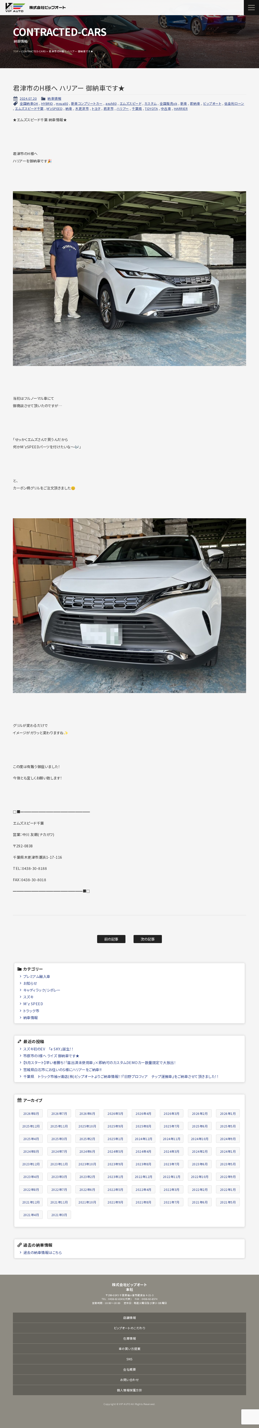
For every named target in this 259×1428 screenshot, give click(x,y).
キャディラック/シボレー (41, 990)
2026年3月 (172, 1113)
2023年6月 (200, 1164)
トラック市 (31, 1010)
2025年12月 (31, 1126)
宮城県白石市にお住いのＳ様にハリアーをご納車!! (62, 1069)
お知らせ (30, 983)
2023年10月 (87, 1164)
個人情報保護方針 (129, 1390)
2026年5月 (115, 1113)
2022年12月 (144, 1176)
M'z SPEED (33, 1003)
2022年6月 (87, 1189)
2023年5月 (228, 1164)
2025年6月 (200, 1126)
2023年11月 (59, 1164)
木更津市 (82, 108)
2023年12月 (31, 1164)
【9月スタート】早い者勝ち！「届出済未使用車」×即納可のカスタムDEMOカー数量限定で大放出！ (99, 1062)
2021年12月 (31, 1202)
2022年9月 (228, 1176)
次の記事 (148, 939)
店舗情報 (129, 1317)
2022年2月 (200, 1189)
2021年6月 (200, 1202)
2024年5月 (115, 1151)
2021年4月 (31, 1215)
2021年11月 (59, 1202)
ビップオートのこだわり (129, 1328)
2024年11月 (172, 1139)
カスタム (150, 103)
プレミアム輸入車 (36, 976)
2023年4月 (31, 1176)
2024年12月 (144, 1139)
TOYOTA (151, 108)
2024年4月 (144, 1151)
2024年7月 (59, 1151)
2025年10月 (87, 1126)
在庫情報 (129, 1338)
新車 (183, 103)
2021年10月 (87, 1202)
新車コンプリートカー (87, 103)
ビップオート (212, 103)
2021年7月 (172, 1202)
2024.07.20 (28, 98)
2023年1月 (115, 1176)
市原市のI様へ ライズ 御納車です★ (51, 1055)
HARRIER (181, 108)
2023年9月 (115, 1164)
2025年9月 (115, 1126)
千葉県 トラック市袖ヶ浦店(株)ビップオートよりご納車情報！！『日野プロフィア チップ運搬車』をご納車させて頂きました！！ (121, 1076)
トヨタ (96, 108)
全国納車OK (29, 103)
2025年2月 (87, 1139)
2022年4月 (144, 1189)
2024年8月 (31, 1151)
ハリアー (123, 108)
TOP (15, 51)
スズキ (28, 996)
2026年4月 (144, 1113)
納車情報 (54, 98)
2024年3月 (172, 1151)
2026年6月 (87, 1113)
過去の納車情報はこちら (42, 1252)
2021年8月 (144, 1202)
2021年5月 (228, 1202)
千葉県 (137, 108)
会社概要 (129, 1369)
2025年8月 (144, 1126)
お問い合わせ (129, 1379)
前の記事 (111, 939)
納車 (69, 108)
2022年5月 (115, 1189)
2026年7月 (59, 1113)
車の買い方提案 (130, 1348)
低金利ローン (234, 103)
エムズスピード (131, 103)
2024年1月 (228, 1151)
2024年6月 (87, 1151)
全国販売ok (168, 103)
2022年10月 (200, 1176)
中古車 (166, 108)
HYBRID (47, 103)
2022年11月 (172, 1176)
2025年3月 (59, 1139)
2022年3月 (172, 1189)
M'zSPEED (54, 108)
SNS (129, 1359)
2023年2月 (87, 1176)
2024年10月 (200, 1139)
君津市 (108, 108)
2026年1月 (228, 1113)
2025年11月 (59, 1126)
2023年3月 (59, 1176)
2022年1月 (228, 1189)
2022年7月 (59, 1189)
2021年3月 (59, 1215)
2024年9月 (228, 1139)
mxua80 (62, 103)
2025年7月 (172, 1126)
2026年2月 (200, 1113)
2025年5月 (228, 1126)
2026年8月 (31, 1113)
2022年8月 (31, 1189)
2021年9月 (115, 1202)
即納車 (195, 103)
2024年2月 (200, 1151)
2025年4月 (31, 1139)
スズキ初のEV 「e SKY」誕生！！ (48, 1048)
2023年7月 (172, 1164)
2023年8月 (144, 1164)
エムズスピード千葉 (29, 108)
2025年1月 (115, 1139)
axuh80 (111, 103)
